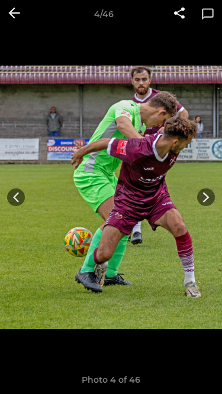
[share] (179, 14)
